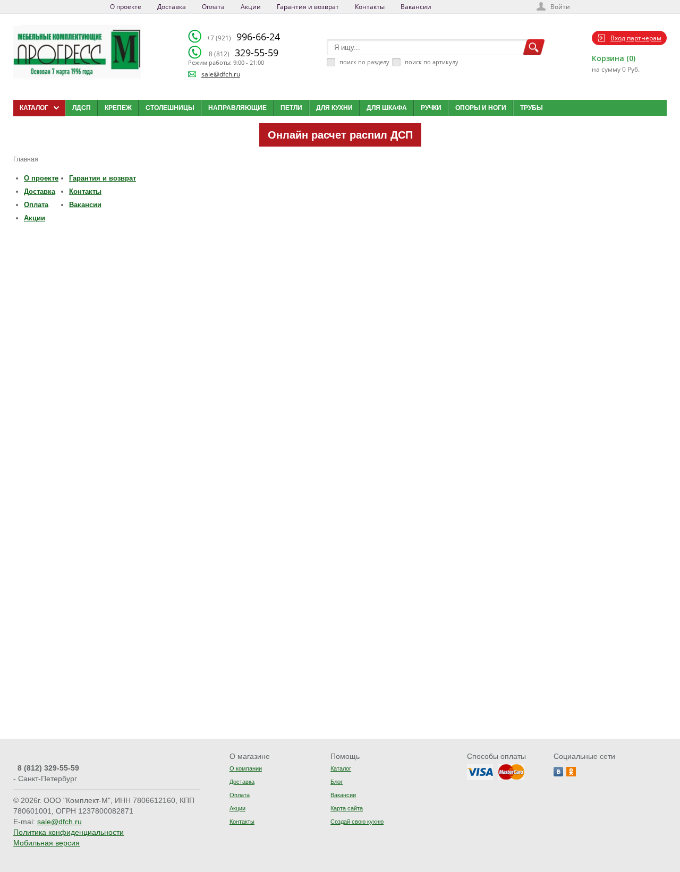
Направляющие (237, 108)
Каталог (340, 768)
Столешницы (170, 108)
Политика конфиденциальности (68, 832)
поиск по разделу (364, 62)
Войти (560, 6)
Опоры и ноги (480, 108)
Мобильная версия (46, 843)
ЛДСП (81, 108)
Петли (291, 108)
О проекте (125, 6)
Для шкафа (387, 108)
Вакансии (416, 6)
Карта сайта (346, 808)
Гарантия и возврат (308, 6)
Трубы (531, 108)
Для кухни (334, 108)
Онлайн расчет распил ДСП (340, 135)
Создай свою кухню (357, 821)
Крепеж (118, 108)
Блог (336, 782)
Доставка (171, 6)
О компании (246, 768)
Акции (251, 6)
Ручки (431, 108)
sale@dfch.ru (220, 74)
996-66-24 (243, 36)
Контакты (370, 6)
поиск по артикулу (431, 62)
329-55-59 (243, 52)
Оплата (213, 6)
